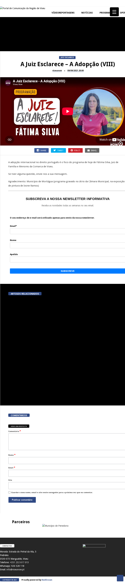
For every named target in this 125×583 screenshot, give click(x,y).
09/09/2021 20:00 (75, 70)
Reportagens (85, 39)
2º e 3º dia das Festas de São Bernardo (18, 139)
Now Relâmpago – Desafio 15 (96, 137)
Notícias (87, 12)
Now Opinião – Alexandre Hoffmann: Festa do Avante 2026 (57, 108)
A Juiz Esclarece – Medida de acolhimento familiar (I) (18, 46)
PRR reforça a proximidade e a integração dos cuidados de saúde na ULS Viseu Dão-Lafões (25, 391)
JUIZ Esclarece (8, 39)
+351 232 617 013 (19, 562)
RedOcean (47, 580)
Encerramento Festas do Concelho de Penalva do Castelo (57, 47)
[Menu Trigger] (114, 11)
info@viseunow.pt (15, 569)
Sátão (82, 101)
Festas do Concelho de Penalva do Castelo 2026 (96, 46)
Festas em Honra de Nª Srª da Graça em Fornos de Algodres (96, 77)
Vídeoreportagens (63, 12)
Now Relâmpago (87, 131)
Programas (106, 12)
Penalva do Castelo (50, 39)
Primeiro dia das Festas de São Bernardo (57, 139)
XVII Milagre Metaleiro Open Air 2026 (18, 108)
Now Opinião (47, 101)
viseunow (57, 70)
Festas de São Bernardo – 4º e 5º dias (96, 108)
